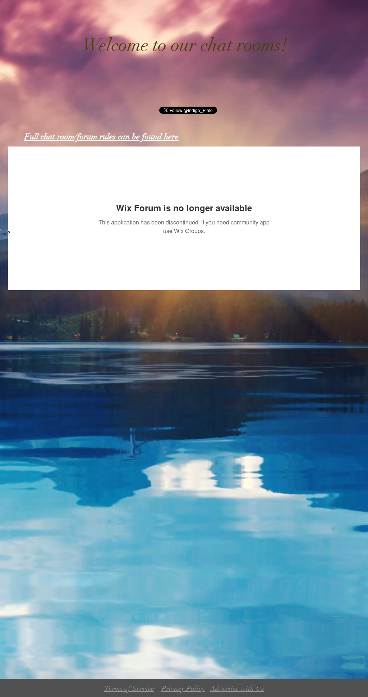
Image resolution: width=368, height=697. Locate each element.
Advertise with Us (237, 688)
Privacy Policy (183, 688)
